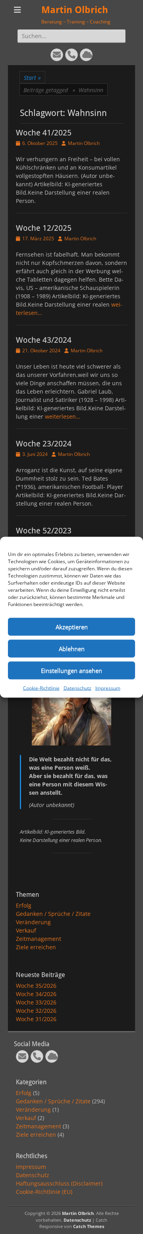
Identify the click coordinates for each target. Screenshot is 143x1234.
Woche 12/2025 (44, 228)
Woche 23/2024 (44, 443)
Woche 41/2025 (44, 132)
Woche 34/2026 (36, 994)
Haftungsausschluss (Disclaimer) (59, 1183)
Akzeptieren (72, 627)
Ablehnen (72, 649)
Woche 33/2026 (36, 1002)
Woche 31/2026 (36, 1019)
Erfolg (23, 905)
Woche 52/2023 (44, 530)
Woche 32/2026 (36, 1010)
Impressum (107, 687)
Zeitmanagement (38, 938)
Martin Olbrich (74, 9)
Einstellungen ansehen (71, 670)
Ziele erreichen (36, 947)
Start (32, 77)
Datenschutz (77, 687)
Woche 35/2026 (36, 985)
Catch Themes (88, 1226)
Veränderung (33, 922)
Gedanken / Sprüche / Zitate (53, 913)
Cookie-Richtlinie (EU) (44, 1191)
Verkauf (26, 930)
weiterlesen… (62, 416)
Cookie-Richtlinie (41, 687)
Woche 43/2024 (44, 340)
